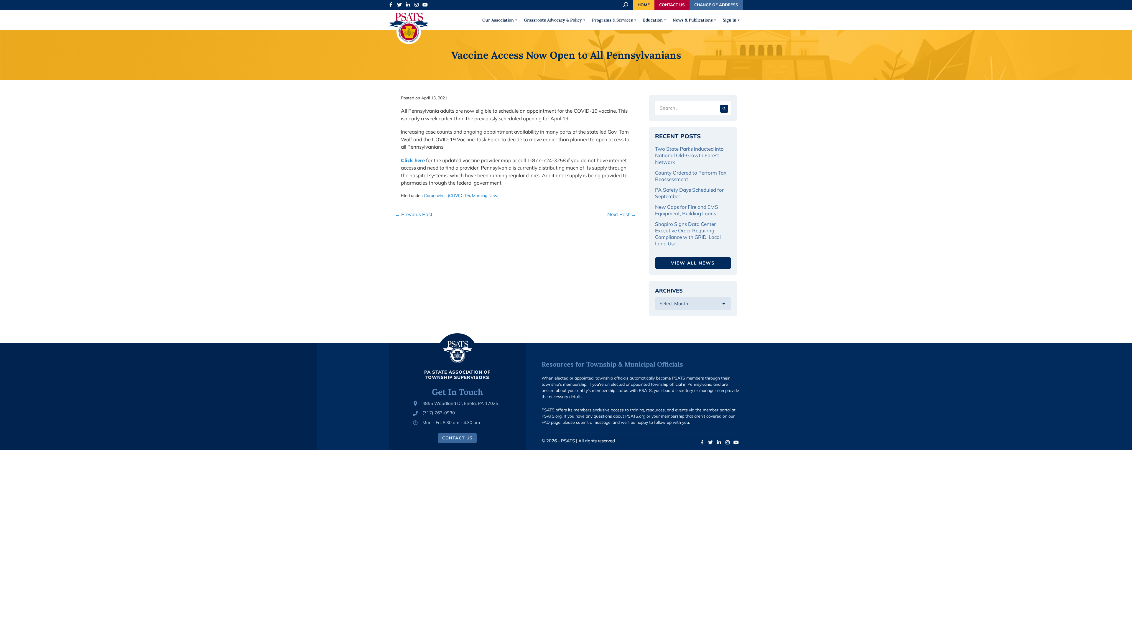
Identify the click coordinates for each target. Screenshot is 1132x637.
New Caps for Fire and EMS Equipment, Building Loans (686, 210)
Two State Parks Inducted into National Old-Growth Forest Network (689, 155)
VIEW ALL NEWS (693, 263)
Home (644, 4)
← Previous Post (413, 214)
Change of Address (716, 4)
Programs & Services (612, 20)
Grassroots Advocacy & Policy (553, 20)
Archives (669, 290)
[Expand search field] (626, 4)
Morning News (485, 195)
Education (653, 20)
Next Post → (621, 214)
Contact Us (672, 4)
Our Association (498, 20)
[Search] (724, 108)
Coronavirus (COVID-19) (447, 195)
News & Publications (693, 20)
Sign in (729, 20)
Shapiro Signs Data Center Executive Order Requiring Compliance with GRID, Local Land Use (688, 234)
